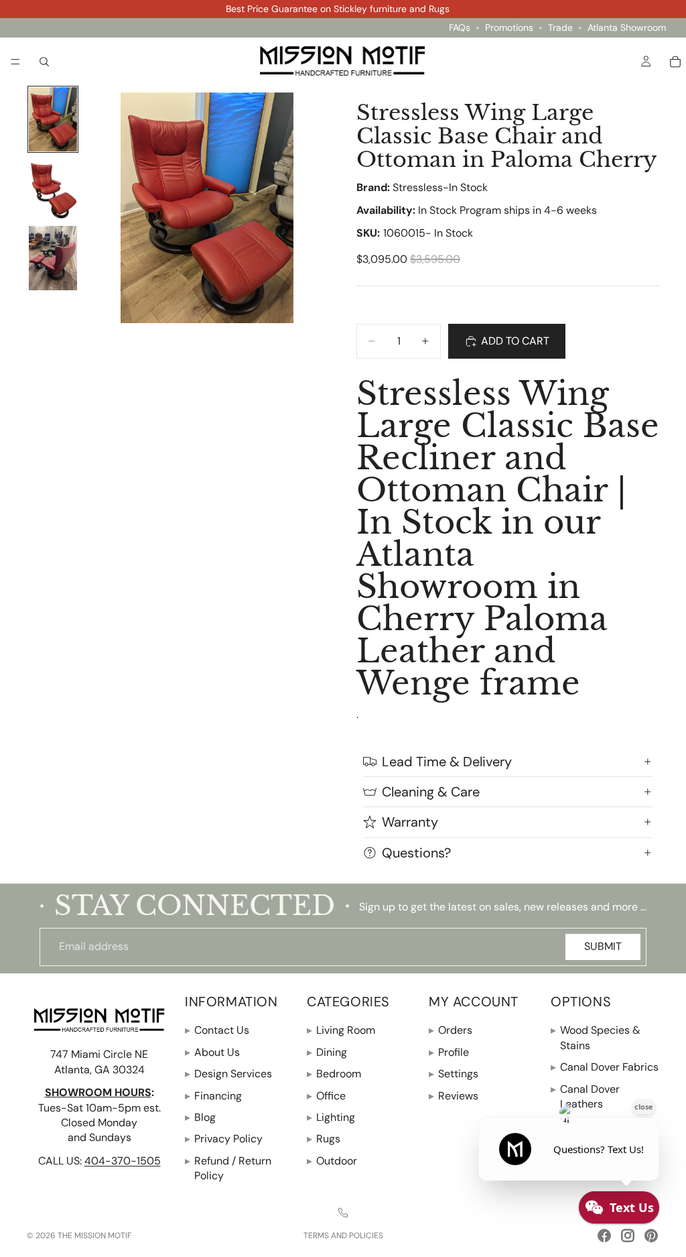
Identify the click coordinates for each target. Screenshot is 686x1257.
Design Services (228, 1074)
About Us (212, 1051)
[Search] (44, 61)
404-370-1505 (122, 1160)
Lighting (331, 1117)
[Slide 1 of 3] (53, 119)
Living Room (341, 1030)
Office (326, 1095)
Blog (200, 1117)
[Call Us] (343, 1212)
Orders (450, 1030)
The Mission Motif (94, 1235)
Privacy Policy (224, 1139)
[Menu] (15, 61)
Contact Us (217, 1030)
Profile (449, 1051)
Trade (560, 28)
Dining (327, 1051)
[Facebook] (604, 1236)
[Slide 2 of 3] (53, 189)
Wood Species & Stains (595, 1037)
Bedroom (334, 1074)
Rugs (323, 1139)
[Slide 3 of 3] (53, 258)
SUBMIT (603, 946)
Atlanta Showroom (627, 28)
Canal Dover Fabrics (605, 1067)
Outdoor (332, 1160)
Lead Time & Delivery (447, 761)
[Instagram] (628, 1236)
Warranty (410, 822)
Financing (213, 1095)
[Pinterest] (651, 1236)
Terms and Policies (343, 1235)
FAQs (459, 28)
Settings (453, 1074)
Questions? (416, 852)
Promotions (509, 28)
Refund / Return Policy (228, 1167)
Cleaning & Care (431, 791)
